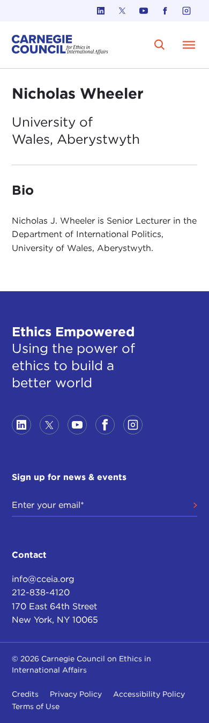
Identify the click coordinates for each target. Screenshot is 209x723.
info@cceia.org (43, 579)
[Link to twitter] (122, 10)
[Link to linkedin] (100, 10)
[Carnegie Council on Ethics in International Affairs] (60, 45)
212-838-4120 (41, 592)
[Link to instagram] (186, 10)
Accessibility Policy (149, 694)
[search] (159, 45)
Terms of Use (35, 706)
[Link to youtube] (143, 10)
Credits (25, 694)
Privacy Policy (76, 694)
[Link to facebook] (165, 10)
